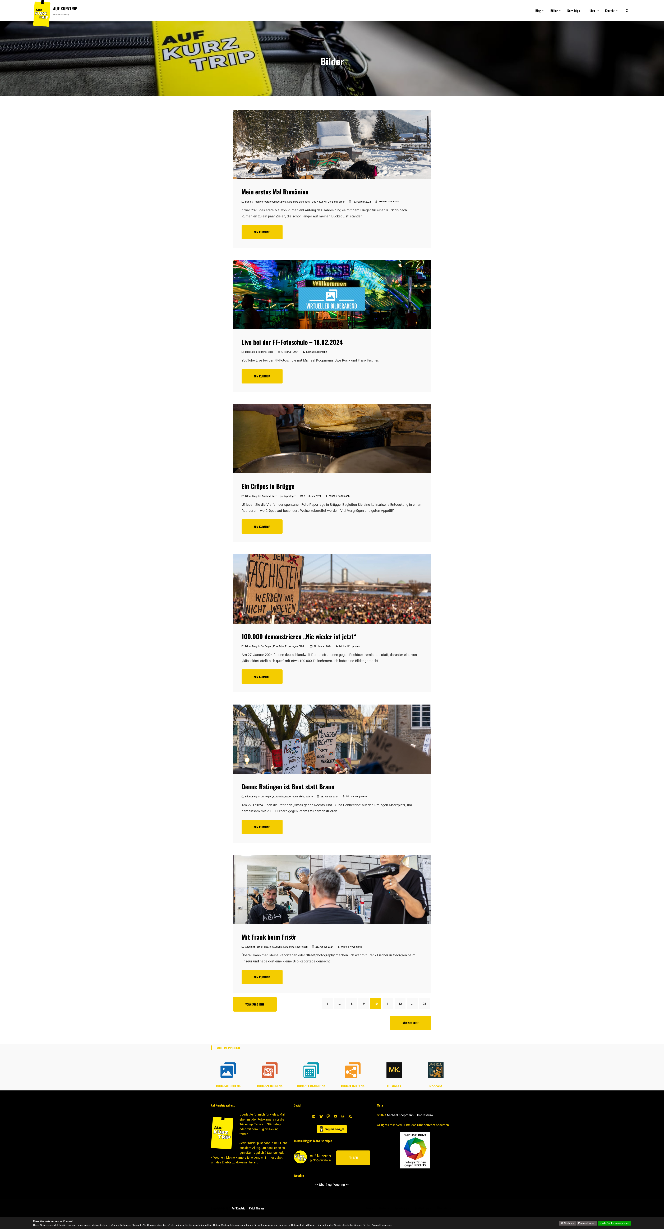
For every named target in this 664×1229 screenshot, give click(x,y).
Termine (262, 351)
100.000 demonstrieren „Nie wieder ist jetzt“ (299, 636)
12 (400, 1004)
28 (424, 1004)
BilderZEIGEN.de (270, 1086)
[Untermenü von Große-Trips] (431, 1208)
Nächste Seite (411, 1023)
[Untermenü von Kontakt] (617, 11)
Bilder (277, 201)
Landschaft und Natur (311, 201)
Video (271, 351)
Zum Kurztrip (262, 232)
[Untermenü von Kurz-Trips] (582, 11)
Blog (283, 201)
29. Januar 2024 (322, 646)
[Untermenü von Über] (598, 11)
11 (388, 1004)
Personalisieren (586, 1223)
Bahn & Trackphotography (259, 201)
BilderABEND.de (228, 1086)
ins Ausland (264, 496)
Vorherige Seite (254, 1004)
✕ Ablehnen (567, 1223)
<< (316, 1184)
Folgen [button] (353, 1157)
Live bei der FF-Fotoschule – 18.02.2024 (292, 342)
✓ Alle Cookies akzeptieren (614, 1223)
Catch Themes (256, 1208)
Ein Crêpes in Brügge (268, 486)
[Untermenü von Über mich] (451, 1208)
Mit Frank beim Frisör (269, 937)
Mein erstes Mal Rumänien (275, 191)
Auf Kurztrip (65, 8)
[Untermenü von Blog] (543, 11)
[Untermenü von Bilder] (560, 11)
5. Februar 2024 (312, 496)
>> (347, 1184)
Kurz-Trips (292, 201)
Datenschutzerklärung (303, 1225)
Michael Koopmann (400, 1115)
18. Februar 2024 (361, 201)
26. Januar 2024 (324, 946)
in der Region (265, 646)
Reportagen (290, 496)
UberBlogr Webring (332, 1184)
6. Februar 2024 (289, 351)
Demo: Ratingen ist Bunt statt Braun (288, 786)
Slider (342, 201)
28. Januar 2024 (329, 796)
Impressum (425, 1115)
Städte (302, 646)
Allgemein (250, 946)
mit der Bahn (331, 201)
